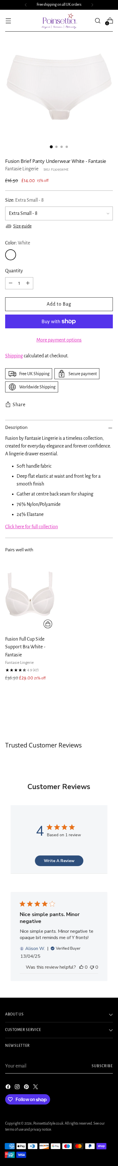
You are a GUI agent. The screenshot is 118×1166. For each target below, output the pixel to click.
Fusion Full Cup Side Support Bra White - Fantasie (25, 647)
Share (19, 404)
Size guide (22, 226)
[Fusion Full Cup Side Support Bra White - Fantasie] (30, 593)
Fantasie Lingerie (21, 168)
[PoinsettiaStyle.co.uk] (59, 20)
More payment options (59, 340)
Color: (17, 243)
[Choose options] (48, 624)
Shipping (14, 356)
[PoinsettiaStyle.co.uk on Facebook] (8, 1088)
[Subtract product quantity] (10, 283)
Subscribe (102, 1066)
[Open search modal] (97, 20)
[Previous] (25, 5)
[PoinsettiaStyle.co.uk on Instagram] (17, 1088)
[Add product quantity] (28, 283)
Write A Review (59, 861)
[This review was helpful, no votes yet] (81, 967)
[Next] (92, 5)
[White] (10, 254)
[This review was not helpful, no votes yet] (92, 967)
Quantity (14, 270)
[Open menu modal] (8, 20)
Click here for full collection (31, 526)
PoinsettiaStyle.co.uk (48, 1123)
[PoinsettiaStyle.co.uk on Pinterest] (26, 1088)
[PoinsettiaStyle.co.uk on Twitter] (36, 1088)
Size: (24, 200)
